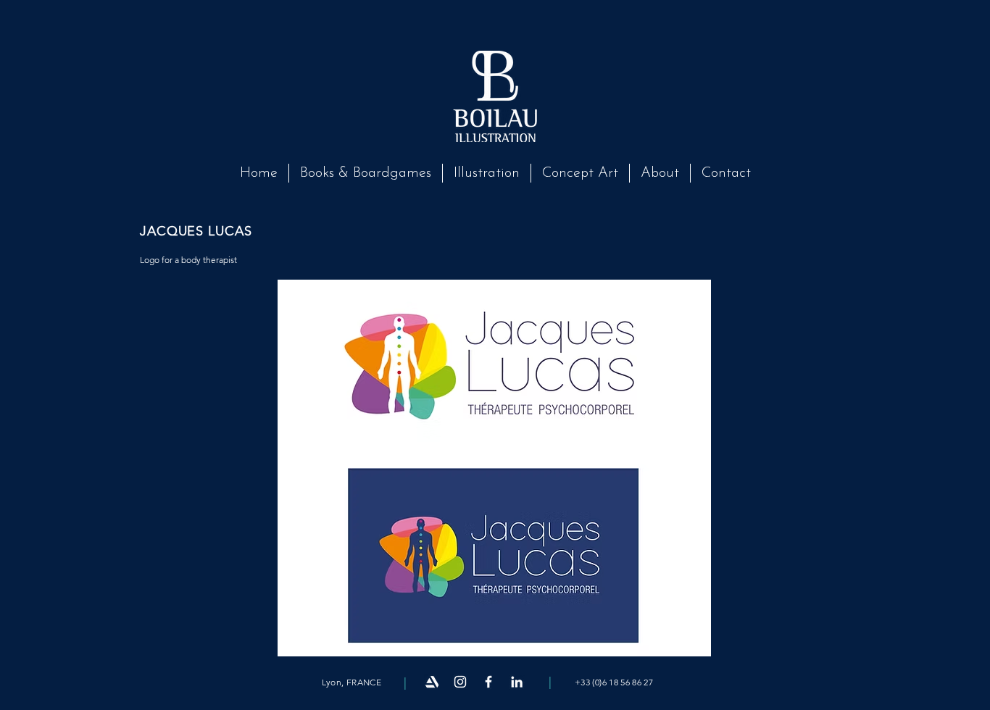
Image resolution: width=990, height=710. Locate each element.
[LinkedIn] (517, 682)
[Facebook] (488, 682)
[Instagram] (460, 682)
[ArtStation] (432, 682)
